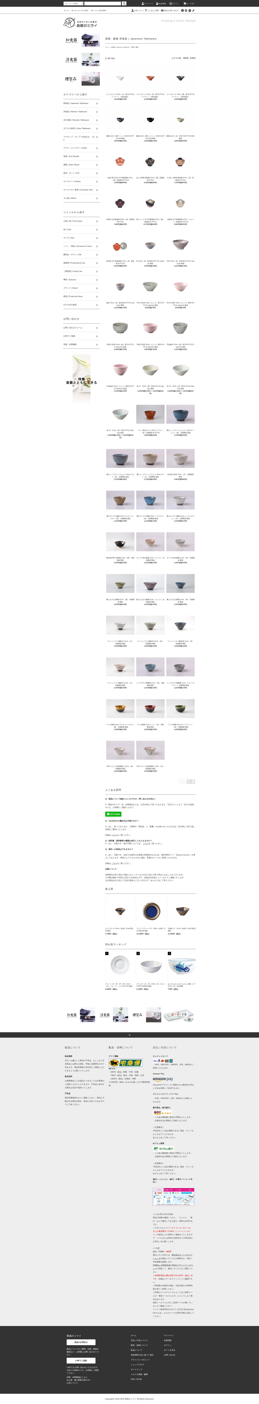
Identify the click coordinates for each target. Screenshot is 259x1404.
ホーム (66, 10)
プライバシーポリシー (140, 1360)
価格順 (186, 58)
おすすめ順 (176, 58)
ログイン (175, 4)
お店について (139, 10)
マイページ (148, 4)
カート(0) (190, 4)
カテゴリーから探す (81, 10)
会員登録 (162, 4)
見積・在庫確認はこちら (77, 1377)
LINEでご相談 (81, 1360)
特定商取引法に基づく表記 (142, 1355)
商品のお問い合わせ (171, 10)
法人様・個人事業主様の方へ (79, 1380)
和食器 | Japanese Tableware (120, 47)
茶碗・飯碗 (135, 47)
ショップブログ (137, 1365)
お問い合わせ (169, 1355)
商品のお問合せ (81, 1342)
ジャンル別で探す (99, 10)
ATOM (139, 1379)
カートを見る (169, 1350)
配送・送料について (139, 1345)
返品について (136, 1350)
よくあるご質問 (153, 10)
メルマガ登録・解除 (139, 1374)
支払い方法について (139, 1340)
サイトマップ (136, 1369)
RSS (133, 1379)
